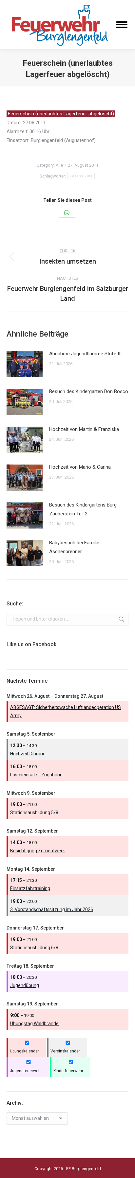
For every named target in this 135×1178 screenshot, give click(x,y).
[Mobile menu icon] (121, 24)
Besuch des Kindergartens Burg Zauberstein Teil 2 (83, 509)
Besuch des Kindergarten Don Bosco (88, 391)
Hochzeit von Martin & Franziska (84, 429)
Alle (59, 165)
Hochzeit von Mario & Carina (80, 467)
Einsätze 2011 (81, 176)
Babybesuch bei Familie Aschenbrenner (74, 547)
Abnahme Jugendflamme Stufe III (85, 354)
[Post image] (25, 364)
